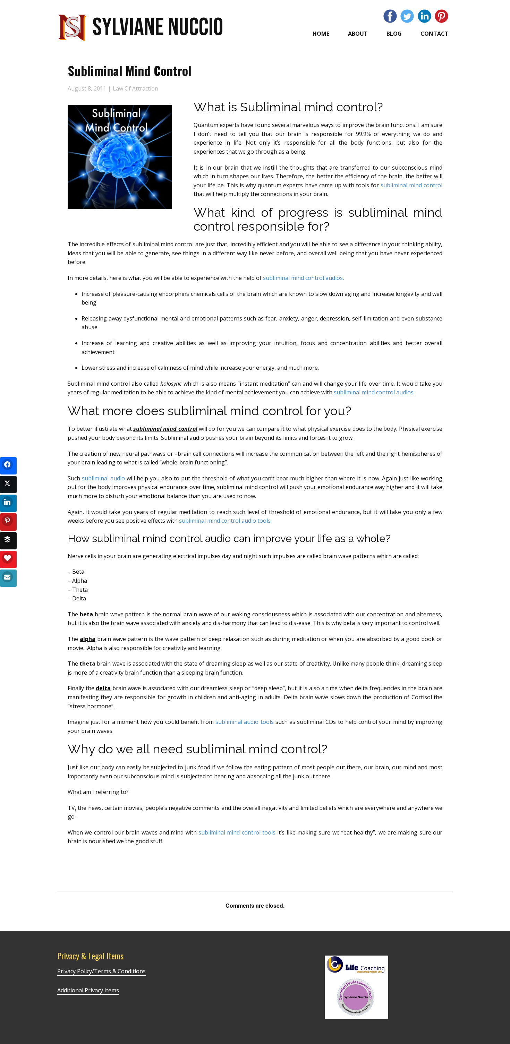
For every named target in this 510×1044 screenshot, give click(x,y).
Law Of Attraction (135, 88)
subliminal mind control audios (303, 278)
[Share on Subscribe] (8, 578)
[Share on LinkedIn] (8, 503)
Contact (434, 33)
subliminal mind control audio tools (225, 520)
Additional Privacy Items (88, 990)
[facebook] (390, 16)
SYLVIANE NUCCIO (157, 27)
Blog (394, 33)
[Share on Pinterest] (8, 522)
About (358, 33)
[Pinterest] (441, 16)
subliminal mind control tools (237, 832)
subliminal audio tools (244, 722)
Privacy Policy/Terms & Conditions (101, 971)
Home (321, 33)
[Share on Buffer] (8, 540)
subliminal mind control (411, 185)
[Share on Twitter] (8, 484)
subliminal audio (103, 478)
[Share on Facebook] (8, 465)
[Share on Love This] (8, 559)
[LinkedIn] (424, 16)
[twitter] (407, 16)
